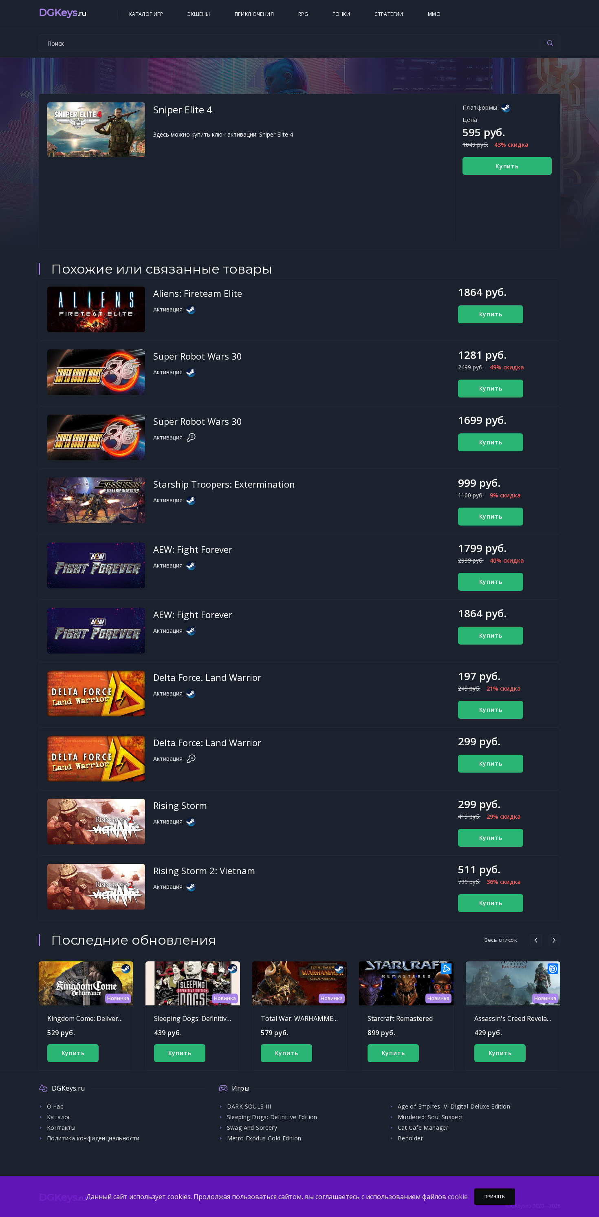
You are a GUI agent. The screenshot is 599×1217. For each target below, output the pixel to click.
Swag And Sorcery (252, 1127)
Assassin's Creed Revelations (518, 1018)
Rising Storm (180, 805)
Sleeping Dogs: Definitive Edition (203, 1018)
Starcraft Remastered (400, 1018)
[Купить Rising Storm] (96, 821)
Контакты (61, 1127)
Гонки (341, 14)
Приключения (254, 14)
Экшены (198, 14)
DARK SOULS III (249, 1106)
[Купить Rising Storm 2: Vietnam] (96, 887)
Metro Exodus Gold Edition (264, 1138)
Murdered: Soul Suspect (431, 1117)
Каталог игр (146, 14)
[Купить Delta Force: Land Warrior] (96, 759)
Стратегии (388, 14)
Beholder (410, 1138)
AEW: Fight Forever (192, 549)
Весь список (500, 939)
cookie (458, 1196)
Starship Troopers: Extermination (224, 484)
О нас (55, 1106)
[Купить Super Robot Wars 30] (96, 372)
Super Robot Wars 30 (197, 356)
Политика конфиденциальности (93, 1138)
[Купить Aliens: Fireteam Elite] (96, 309)
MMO (434, 14)
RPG (303, 14)
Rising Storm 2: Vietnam (204, 870)
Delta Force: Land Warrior (207, 742)
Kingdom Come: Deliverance (89, 1018)
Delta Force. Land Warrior (207, 677)
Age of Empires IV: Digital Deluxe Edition (454, 1106)
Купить (507, 166)
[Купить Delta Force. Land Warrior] (96, 693)
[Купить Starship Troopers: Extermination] (96, 500)
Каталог (59, 1117)
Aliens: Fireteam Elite (197, 293)
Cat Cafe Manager (423, 1127)
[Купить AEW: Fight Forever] (96, 565)
